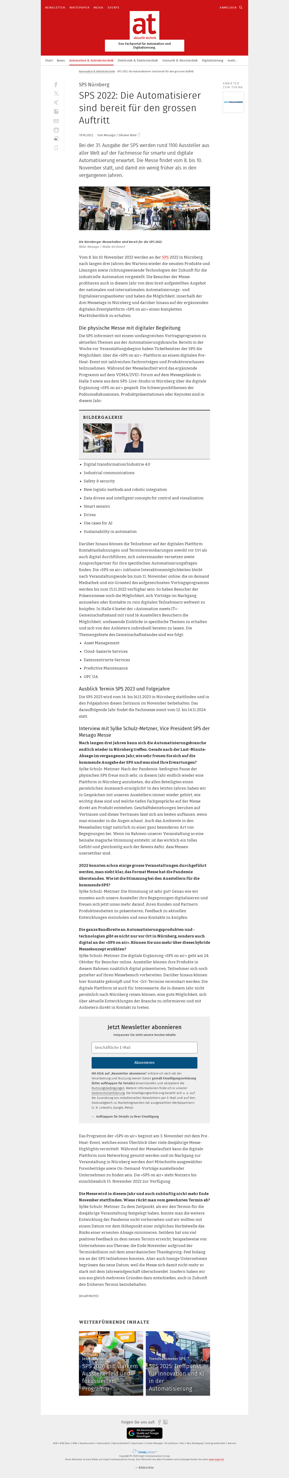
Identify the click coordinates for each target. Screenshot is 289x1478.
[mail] (56, 120)
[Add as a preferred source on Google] (144, 1433)
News (61, 60)
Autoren (232, 1443)
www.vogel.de (216, 1459)
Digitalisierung (212, 60)
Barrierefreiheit (121, 1443)
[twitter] (56, 93)
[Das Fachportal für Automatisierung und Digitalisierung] (49, 60)
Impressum (137, 1443)
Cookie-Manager (154, 1443)
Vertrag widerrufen (215, 1443)
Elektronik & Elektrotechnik (138, 60)
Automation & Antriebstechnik (91, 60)
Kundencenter (87, 1443)
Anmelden (228, 7)
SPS (165, 257)
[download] (56, 138)
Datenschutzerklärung (108, 1093)
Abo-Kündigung (195, 1443)
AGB (55, 1443)
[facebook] (56, 84)
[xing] (56, 102)
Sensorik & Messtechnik (180, 60)
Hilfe (75, 1443)
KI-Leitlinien (172, 1443)
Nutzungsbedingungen (108, 1088)
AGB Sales (65, 1443)
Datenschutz (104, 1443)
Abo (182, 1443)
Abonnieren (144, 1062)
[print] (56, 129)
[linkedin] (56, 111)
